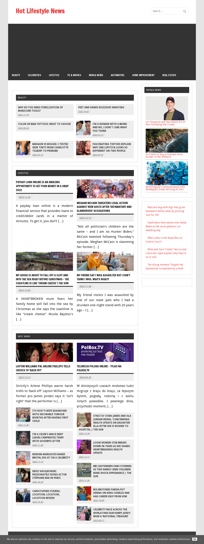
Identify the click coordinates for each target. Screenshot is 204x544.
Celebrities (34, 75)
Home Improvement (143, 75)
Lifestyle (54, 75)
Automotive (117, 75)
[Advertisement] (102, 46)
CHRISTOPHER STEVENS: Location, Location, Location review (46, 495)
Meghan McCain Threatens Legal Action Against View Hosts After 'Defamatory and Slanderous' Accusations (104, 207)
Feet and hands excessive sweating (101, 107)
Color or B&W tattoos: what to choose (44, 124)
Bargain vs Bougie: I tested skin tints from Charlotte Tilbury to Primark (50, 147)
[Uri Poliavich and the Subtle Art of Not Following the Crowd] (167, 119)
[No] (200, 539)
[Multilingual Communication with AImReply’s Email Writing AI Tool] (167, 184)
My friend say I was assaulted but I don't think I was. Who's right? (103, 277)
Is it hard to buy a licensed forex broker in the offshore (164, 155)
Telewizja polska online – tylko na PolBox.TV (99, 368)
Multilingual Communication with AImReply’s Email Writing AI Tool (165, 188)
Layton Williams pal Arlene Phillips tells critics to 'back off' (43, 368)
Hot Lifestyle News (40, 10)
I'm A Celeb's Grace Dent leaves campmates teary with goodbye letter (48, 438)
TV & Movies (74, 75)
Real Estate (169, 75)
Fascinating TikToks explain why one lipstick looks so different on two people (112, 147)
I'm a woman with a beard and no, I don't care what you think (110, 127)
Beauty (16, 75)
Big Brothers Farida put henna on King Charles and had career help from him (111, 493)
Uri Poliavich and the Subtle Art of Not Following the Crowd (165, 123)
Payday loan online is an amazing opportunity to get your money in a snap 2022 (42, 186)
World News (96, 75)
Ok (194, 539)
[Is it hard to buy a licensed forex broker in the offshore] (167, 151)
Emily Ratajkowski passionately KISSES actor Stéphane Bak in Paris (49, 475)
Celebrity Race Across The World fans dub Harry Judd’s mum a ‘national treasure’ (111, 513)
